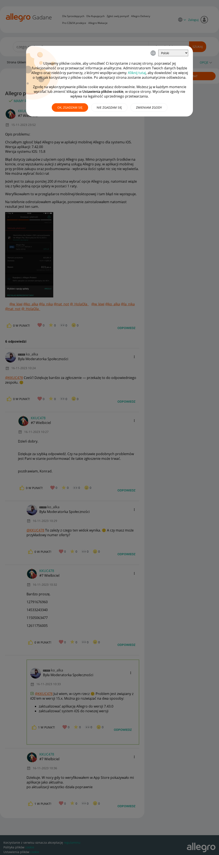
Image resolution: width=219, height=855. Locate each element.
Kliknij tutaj (137, 72)
